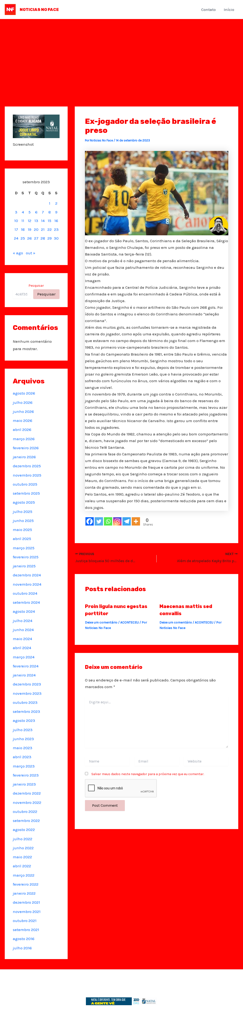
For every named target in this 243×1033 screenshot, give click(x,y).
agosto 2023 (24, 720)
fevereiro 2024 (25, 666)
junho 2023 (23, 738)
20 (36, 229)
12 (29, 220)
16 (56, 220)
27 (36, 238)
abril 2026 (22, 429)
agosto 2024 (24, 611)
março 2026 (24, 438)
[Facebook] (89, 521)
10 (16, 220)
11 (22, 220)
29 (49, 238)
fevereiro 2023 (26, 775)
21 (43, 229)
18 (23, 229)
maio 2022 (22, 856)
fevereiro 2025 (25, 557)
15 (49, 220)
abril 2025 (22, 538)
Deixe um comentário (101, 622)
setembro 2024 (26, 602)
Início (229, 9)
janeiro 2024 (24, 675)
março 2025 (23, 547)
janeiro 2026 (24, 456)
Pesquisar (36, 286)
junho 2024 (23, 629)
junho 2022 (23, 847)
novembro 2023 (27, 693)
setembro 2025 (26, 493)
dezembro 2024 (27, 575)
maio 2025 (22, 529)
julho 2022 (22, 838)
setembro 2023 (26, 711)
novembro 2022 (27, 802)
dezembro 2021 (26, 902)
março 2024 (23, 657)
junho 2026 (23, 411)
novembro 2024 (27, 584)
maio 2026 (22, 420)
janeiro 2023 (24, 784)
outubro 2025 (25, 484)
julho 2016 (22, 948)
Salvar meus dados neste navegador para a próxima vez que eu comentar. (147, 774)
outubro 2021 (25, 920)
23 (56, 229)
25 (23, 238)
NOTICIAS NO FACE (39, 9)
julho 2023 (23, 729)
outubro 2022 (25, 811)
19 (29, 229)
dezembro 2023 (27, 684)
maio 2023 (22, 747)
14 (43, 220)
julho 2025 (22, 511)
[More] (136, 521)
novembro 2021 (27, 911)
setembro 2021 (26, 929)
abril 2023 (22, 756)
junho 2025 (23, 520)
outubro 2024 (25, 593)
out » (30, 253)
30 (56, 238)
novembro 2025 (27, 475)
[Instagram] (117, 521)
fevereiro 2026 (26, 447)
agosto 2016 (23, 938)
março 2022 (23, 875)
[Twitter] (99, 521)
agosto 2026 (24, 393)
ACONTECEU (129, 622)
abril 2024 (22, 647)
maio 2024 (22, 638)
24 (16, 238)
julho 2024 (22, 620)
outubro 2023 (25, 702)
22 (49, 229)
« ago (18, 253)
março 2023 (24, 766)
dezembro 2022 (27, 793)
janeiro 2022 (24, 893)
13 (36, 220)
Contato (208, 9)
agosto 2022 (24, 829)
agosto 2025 (24, 502)
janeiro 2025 (24, 566)
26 (29, 238)
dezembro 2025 (27, 465)
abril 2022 (22, 866)
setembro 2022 (26, 820)
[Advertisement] (121, 54)
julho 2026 (23, 402)
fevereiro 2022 (25, 884)
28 (43, 238)
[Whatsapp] (108, 521)
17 (16, 229)
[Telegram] (126, 521)
